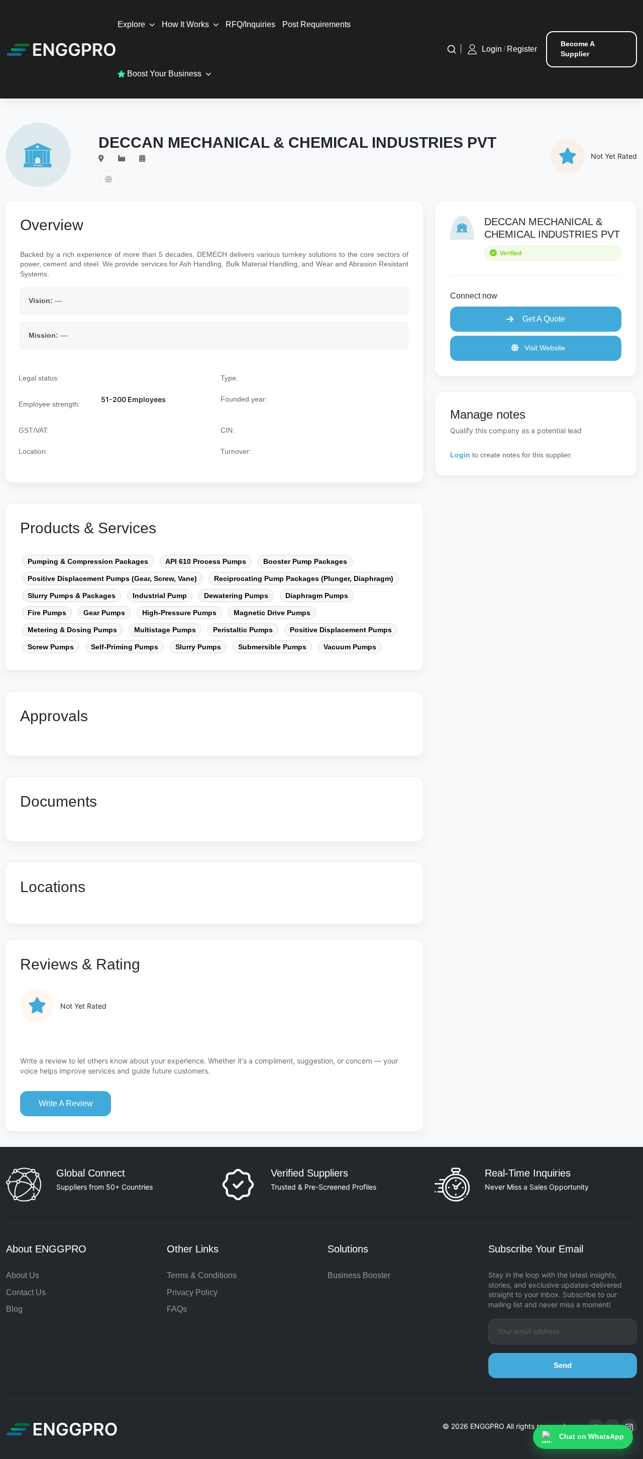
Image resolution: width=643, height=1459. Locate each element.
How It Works (185, 24)
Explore (131, 24)
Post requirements (316, 24)
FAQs (177, 1309)
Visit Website (543, 348)
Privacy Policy (192, 1292)
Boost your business (163, 73)
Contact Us (26, 1292)
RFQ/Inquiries (250, 24)
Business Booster (359, 1275)
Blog (14, 1309)
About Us (22, 1275)
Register (522, 49)
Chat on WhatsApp (591, 1436)
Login (492, 49)
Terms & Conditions (202, 1275)
